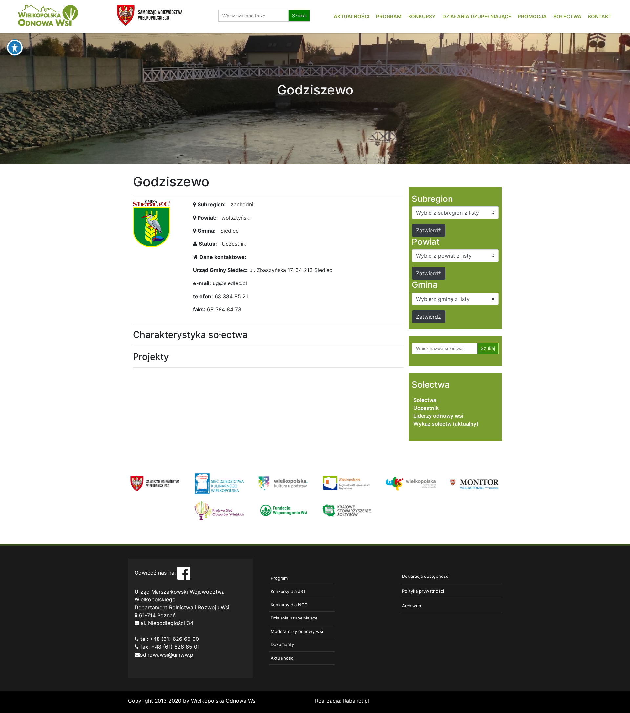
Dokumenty (282, 644)
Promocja (532, 16)
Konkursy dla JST (288, 591)
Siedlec (229, 230)
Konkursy (422, 16)
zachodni (242, 204)
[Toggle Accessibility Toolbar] (15, 47)
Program (389, 16)
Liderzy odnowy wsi (438, 415)
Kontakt (600, 16)
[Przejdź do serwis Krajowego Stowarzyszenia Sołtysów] (347, 510)
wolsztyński (236, 217)
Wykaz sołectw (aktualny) (445, 423)
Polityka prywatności (423, 591)
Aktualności (351, 16)
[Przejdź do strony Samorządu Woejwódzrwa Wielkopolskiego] (155, 483)
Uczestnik (234, 244)
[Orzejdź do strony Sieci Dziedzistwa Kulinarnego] (219, 483)
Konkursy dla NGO (289, 604)
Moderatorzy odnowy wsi (297, 631)
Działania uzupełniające (476, 16)
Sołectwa (567, 16)
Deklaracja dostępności (425, 576)
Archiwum (412, 605)
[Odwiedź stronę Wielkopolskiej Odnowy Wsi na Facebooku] (183, 572)
